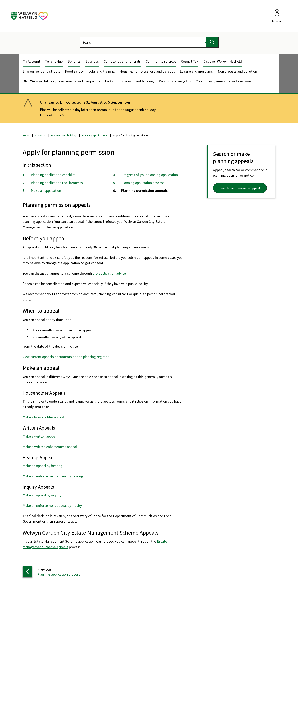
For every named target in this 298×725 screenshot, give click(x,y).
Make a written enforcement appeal (50, 446)
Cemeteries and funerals (122, 61)
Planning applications (95, 135)
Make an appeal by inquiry (42, 495)
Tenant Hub (54, 61)
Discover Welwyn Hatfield (222, 61)
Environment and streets (41, 71)
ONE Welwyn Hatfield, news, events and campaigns (61, 81)
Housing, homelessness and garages (147, 71)
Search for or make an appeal (240, 188)
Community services (161, 61)
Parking (111, 81)
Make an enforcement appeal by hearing (53, 476)
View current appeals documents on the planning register (65, 356)
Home (26, 135)
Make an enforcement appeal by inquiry (52, 505)
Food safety (74, 71)
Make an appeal (34, 465)
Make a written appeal (39, 436)
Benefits (74, 61)
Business (92, 61)
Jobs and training (101, 71)
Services (40, 135)
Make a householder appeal (43, 417)
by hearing (54, 465)
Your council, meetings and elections (223, 81)
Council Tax (189, 61)
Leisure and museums (196, 71)
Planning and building (137, 81)
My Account (31, 61)
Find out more (50, 115)
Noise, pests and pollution (237, 71)
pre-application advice (109, 273)
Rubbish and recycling (175, 81)
